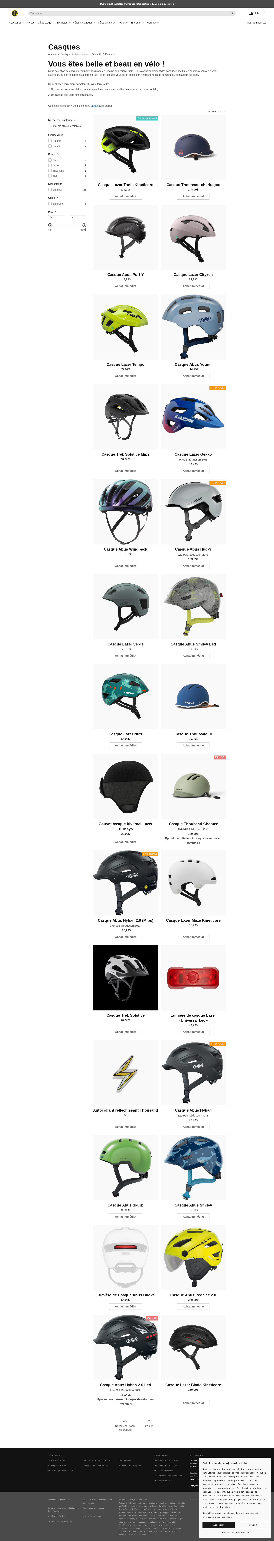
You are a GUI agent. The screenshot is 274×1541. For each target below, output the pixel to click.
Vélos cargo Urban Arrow (60, 1470)
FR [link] (191, 1499)
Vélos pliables (106, 22)
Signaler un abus (92, 1516)
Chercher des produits (165, 1465)
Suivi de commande (163, 1470)
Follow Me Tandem (56, 1460)
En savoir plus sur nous (217, 1516)
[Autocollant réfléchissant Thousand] (125, 1072)
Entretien (136, 22)
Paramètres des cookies (60, 1521)
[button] (15, 13)
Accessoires (15, 22)
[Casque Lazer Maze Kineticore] (193, 883)
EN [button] (257, 13)
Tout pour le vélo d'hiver (97, 1460)
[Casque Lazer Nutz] (125, 696)
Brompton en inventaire (95, 1465)
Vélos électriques (83, 22)
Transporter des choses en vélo (170, 1475)
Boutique (65, 54)
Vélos (122, 22)
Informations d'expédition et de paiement (63, 1509)
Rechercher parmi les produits (125, 1428)
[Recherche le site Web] (232, 13)
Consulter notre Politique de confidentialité (230, 1512)
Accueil (52, 54)
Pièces (31, 22)
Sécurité (96, 54)
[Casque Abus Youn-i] (193, 327)
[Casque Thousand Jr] (193, 696)
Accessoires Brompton (130, 1465)
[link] (235, 1531)
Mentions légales (56, 1516)
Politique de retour (93, 1508)
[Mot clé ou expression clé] (50, 126)
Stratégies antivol (58, 1465)
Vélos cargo (45, 22)
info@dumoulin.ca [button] (256, 22)
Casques (110, 54)
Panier (149, 1426)
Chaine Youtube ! (163, 1480)
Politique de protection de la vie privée (97, 1501)
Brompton (62, 22)
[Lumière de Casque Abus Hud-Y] (125, 1257)
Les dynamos (125, 1460)
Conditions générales (59, 1499)
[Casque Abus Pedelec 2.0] (193, 1257)
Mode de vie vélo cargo (166, 1460)
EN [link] (195, 1499)
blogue (95, 105)
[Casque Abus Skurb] (125, 1167)
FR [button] (251, 13)
